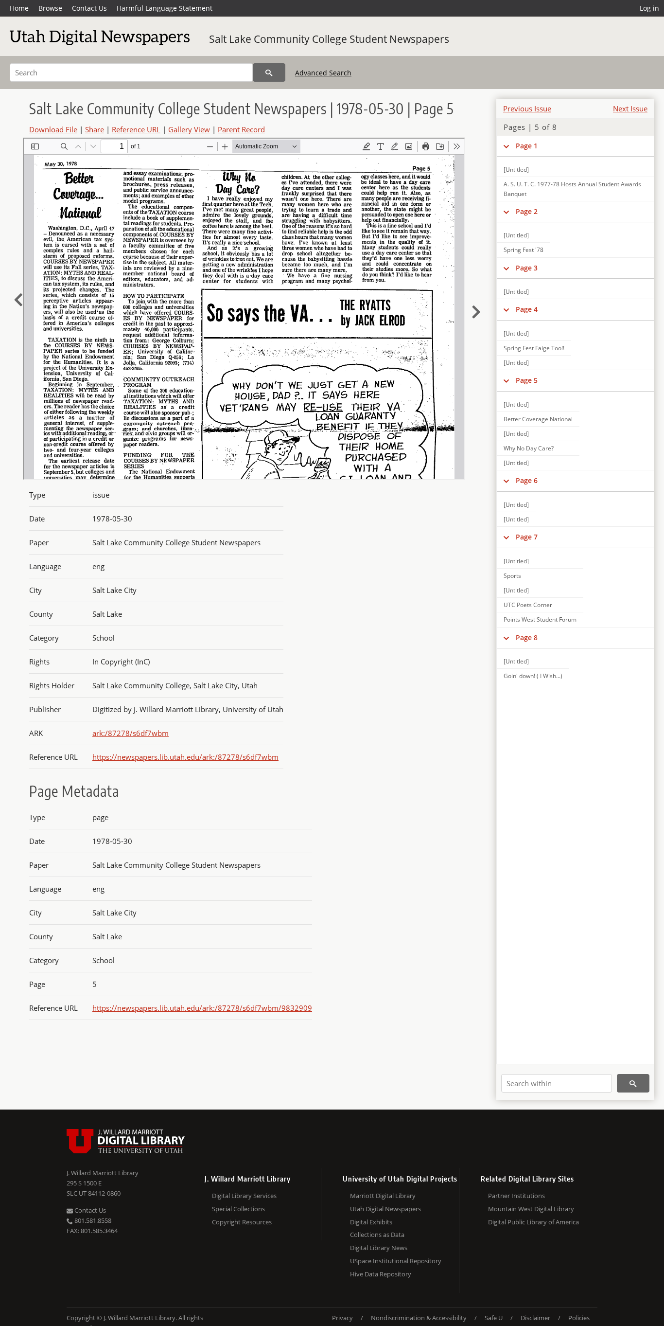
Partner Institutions (516, 1195)
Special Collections (238, 1208)
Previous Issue (527, 108)
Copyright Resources (242, 1222)
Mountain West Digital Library (531, 1208)
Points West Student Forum (540, 619)
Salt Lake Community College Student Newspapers (329, 39)
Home (19, 8)
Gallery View (189, 129)
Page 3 (527, 267)
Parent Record (241, 129)
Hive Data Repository (380, 1274)
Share (94, 129)
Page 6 (527, 480)
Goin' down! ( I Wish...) (533, 676)
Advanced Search (323, 72)
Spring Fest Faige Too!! (534, 348)
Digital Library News (378, 1247)
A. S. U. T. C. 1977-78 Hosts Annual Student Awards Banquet (572, 188)
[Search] (269, 72)
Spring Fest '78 (523, 250)
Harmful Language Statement (164, 8)
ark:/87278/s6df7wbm (130, 733)
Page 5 (527, 380)
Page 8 (527, 637)
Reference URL (136, 129)
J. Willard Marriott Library (103, 1172)
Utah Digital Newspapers (385, 1208)
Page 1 (527, 145)
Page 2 (527, 211)
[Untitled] (516, 169)
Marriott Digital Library (383, 1195)
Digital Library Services (244, 1195)
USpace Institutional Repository (395, 1260)
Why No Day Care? (529, 448)
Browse (50, 8)
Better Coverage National (538, 419)
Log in (649, 8)
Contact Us (89, 8)
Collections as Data (377, 1234)
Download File (53, 129)
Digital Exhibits (371, 1222)
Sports (512, 576)
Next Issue (630, 108)
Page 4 (527, 309)
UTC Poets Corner (528, 605)
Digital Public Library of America (533, 1222)
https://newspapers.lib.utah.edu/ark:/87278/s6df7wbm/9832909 (202, 1008)
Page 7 (527, 536)
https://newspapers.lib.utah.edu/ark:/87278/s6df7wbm (185, 757)
